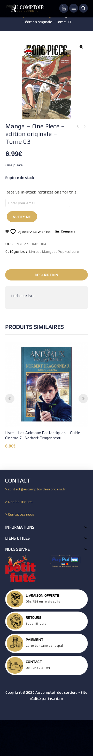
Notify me (22, 217)
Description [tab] (46, 275)
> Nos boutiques (19, 502)
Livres (34, 251)
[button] (81, 46)
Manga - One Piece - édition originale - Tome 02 (84, 126)
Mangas (49, 251)
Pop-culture (68, 251)
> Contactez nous (19, 514)
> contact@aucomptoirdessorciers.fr (35, 489)
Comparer (69, 231)
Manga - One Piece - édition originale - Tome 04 (78, 126)
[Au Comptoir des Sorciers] (24, 9)
